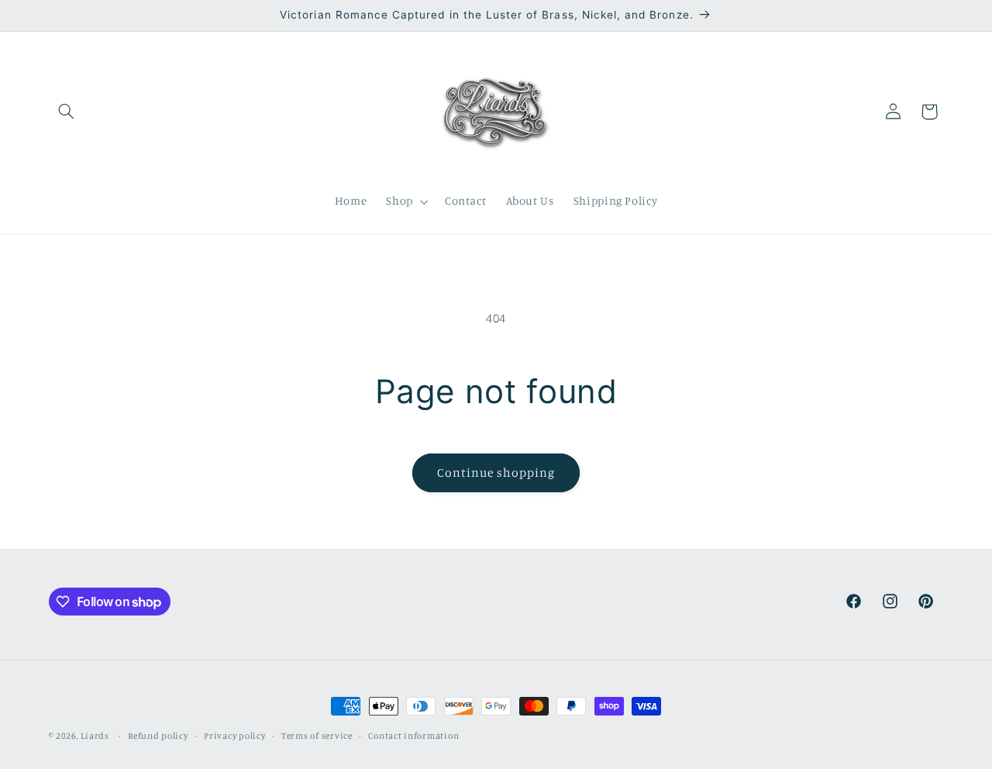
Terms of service (317, 735)
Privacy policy (234, 735)
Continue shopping (496, 472)
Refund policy (158, 735)
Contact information (413, 735)
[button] (66, 111)
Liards (94, 735)
